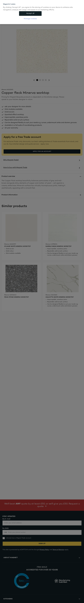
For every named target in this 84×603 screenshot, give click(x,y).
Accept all (30, 13)
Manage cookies (30, 19)
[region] (42, 12)
